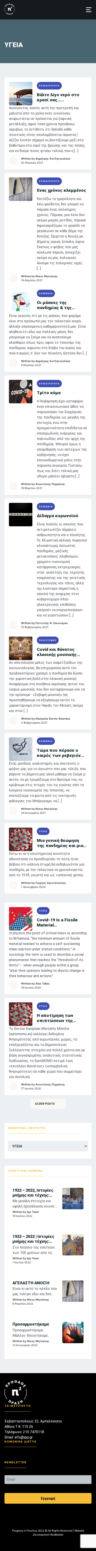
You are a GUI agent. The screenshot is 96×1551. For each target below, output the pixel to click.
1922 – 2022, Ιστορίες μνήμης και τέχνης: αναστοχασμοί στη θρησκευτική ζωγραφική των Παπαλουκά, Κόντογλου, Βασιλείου (34, 1192)
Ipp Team (33, 1212)
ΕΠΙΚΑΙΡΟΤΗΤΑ (49, 85)
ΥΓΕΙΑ (43, 831)
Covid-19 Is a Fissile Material (57, 922)
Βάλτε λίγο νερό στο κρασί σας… (58, 97)
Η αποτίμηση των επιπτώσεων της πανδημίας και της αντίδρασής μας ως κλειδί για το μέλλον (58, 1018)
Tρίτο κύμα (49, 392)
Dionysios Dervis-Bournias (52, 718)
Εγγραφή (48, 1498)
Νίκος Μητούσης (46, 276)
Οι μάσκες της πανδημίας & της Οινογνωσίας (54, 305)
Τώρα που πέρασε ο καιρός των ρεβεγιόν (59, 753)
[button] (89, 10)
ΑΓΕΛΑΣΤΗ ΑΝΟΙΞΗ (31, 1282)
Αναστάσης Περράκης (50, 484)
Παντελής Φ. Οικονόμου (51, 623)
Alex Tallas (42, 983)
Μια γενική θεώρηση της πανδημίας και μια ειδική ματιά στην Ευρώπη (60, 843)
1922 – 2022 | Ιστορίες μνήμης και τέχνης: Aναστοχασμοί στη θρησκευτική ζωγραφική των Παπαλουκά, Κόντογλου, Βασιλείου (34, 1239)
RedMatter (56, 1534)
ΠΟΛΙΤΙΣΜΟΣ (47, 640)
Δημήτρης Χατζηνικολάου (52, 158)
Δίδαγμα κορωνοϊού (57, 515)
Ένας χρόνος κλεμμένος (61, 190)
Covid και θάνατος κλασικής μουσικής (57, 652)
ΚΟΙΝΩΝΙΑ (46, 293)
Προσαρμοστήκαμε (31, 1324)
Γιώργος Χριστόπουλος (50, 883)
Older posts (45, 1103)
